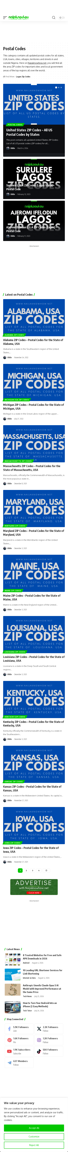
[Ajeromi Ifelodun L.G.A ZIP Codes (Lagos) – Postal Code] (34, 221)
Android (26, 963)
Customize (34, 1136)
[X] (48, 1029)
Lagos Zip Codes (23, 76)
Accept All (34, 1128)
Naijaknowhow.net (37, 63)
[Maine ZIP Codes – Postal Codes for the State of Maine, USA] (34, 573)
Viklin (12, 148)
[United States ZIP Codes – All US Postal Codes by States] (34, 104)
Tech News (27, 996)
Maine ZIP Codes (13, 591)
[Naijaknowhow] (19, 17)
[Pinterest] (19, 1040)
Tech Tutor (27, 1010)
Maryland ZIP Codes (15, 526)
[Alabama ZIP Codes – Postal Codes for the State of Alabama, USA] (34, 317)
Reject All (34, 1145)
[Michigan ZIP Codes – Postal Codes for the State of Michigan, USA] (34, 382)
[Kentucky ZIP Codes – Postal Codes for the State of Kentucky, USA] (34, 699)
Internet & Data (29, 978)
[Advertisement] (34, 31)
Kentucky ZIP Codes (15, 717)
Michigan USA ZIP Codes (17, 400)
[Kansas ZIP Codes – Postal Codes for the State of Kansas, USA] (34, 764)
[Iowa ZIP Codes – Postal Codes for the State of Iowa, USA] (34, 825)
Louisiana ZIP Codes (15, 652)
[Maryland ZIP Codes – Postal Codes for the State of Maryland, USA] (34, 508)
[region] (34, 1125)
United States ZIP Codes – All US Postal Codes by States (29, 132)
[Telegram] (19, 1063)
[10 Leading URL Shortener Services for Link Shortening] (13, 975)
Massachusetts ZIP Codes (18, 461)
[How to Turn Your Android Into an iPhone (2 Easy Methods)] (13, 1007)
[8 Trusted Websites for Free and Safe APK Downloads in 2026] (13, 959)
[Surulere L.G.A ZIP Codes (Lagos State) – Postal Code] (34, 179)
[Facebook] (19, 1029)
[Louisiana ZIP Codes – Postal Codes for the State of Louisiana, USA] (34, 634)
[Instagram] (48, 1040)
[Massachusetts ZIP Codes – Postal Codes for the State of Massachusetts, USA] (34, 443)
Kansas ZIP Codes (14, 782)
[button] (6, 17)
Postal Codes (15, 125)
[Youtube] (19, 1051)
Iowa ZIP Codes (12, 843)
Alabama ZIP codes (14, 335)
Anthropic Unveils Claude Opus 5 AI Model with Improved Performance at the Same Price (42, 988)
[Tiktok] (48, 1051)
